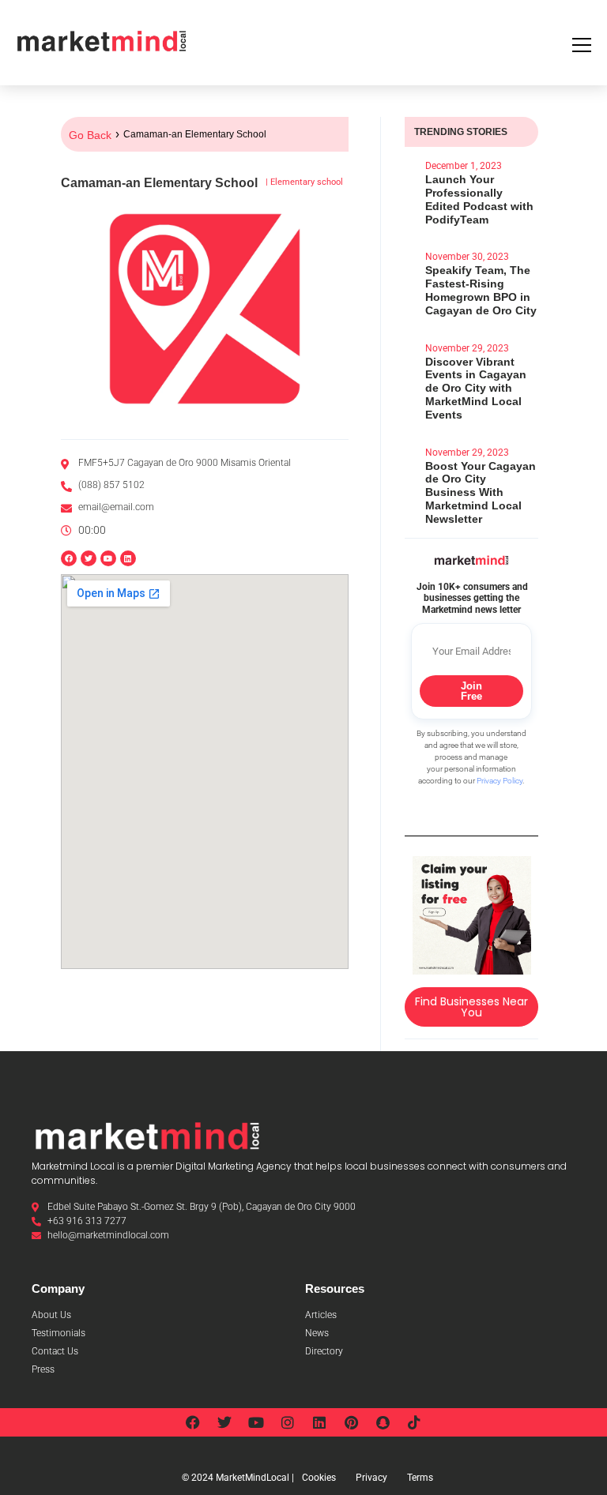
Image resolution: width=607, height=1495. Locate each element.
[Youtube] (256, 1422)
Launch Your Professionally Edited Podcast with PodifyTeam (479, 199)
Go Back (90, 135)
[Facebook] (193, 1422)
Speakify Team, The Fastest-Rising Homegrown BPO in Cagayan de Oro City (481, 290)
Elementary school (306, 182)
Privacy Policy (499, 780)
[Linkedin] (128, 558)
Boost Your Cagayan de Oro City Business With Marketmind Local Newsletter (480, 492)
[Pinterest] (351, 1422)
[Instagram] (287, 1422)
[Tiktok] (414, 1422)
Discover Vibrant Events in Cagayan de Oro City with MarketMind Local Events (475, 388)
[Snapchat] (382, 1422)
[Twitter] (224, 1422)
